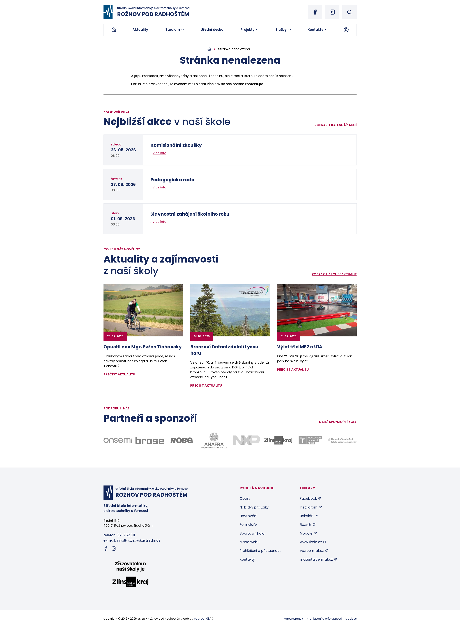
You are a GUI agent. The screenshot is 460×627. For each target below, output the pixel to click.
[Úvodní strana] (212, 49)
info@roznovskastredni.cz (138, 540)
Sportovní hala (252, 533)
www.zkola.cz (311, 542)
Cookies (351, 619)
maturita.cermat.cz (316, 559)
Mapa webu (249, 542)
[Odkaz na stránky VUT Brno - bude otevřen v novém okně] (310, 440)
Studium (172, 29)
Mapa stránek (293, 619)
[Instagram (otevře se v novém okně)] (332, 12)
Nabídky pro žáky (254, 507)
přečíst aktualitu (119, 374)
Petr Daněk (202, 619)
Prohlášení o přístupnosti (260, 550)
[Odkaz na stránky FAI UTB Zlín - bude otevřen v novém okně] (342, 440)
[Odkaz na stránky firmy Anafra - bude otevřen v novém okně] (214, 440)
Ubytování (248, 516)
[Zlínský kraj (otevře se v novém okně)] (130, 575)
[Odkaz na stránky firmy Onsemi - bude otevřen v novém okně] (118, 440)
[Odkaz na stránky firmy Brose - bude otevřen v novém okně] (149, 440)
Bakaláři (306, 516)
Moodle (306, 533)
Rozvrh (305, 524)
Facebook (308, 498)
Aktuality (140, 29)
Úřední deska (212, 29)
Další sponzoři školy (338, 421)
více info (159, 153)
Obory (245, 498)
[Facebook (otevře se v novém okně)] (315, 12)
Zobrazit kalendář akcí (336, 125)
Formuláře (248, 524)
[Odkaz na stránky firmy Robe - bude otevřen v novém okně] (182, 440)
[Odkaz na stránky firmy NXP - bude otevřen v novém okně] (246, 440)
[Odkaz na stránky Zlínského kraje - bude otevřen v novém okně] (278, 440)
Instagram (309, 507)
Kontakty (315, 29)
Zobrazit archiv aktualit (334, 274)
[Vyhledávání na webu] (349, 12)
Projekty (248, 29)
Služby (281, 29)
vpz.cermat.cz (312, 550)
